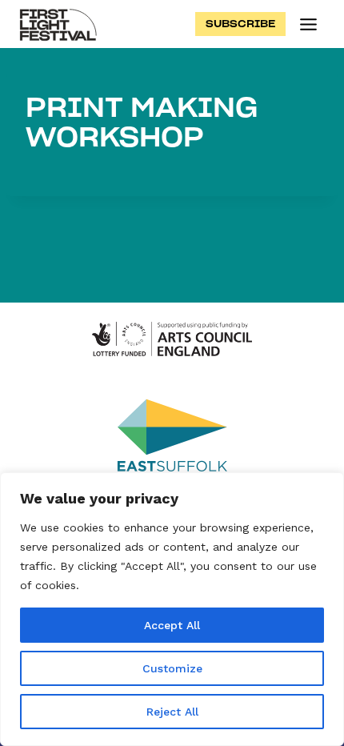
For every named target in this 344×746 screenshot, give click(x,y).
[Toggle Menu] (308, 24)
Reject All (172, 711)
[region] (172, 609)
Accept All (172, 625)
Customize (172, 668)
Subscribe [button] (240, 23)
